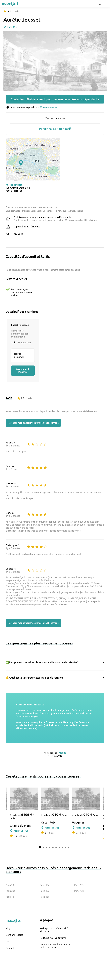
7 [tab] (59, 847)
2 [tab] (43, 847)
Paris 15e (12, 27)
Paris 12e (79, 891)
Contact (10, 948)
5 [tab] (53, 847)
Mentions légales (14, 935)
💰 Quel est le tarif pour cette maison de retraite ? (35, 677)
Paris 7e (10, 896)
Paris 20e (10, 891)
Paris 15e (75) (20, 831)
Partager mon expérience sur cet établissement (33, 422)
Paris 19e (44, 885)
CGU (8, 941)
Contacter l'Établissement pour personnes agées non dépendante (55, 99)
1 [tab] (40, 847)
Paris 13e (10, 885)
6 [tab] (56, 847)
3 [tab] (46, 847)
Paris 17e (79, 885)
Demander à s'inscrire (22, 370)
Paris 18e (44, 891)
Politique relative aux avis (53, 938)
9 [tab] (65, 847)
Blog (8, 928)
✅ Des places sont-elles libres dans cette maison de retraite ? (42, 662)
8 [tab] (62, 847)
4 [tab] (49, 847)
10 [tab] (68, 847)
